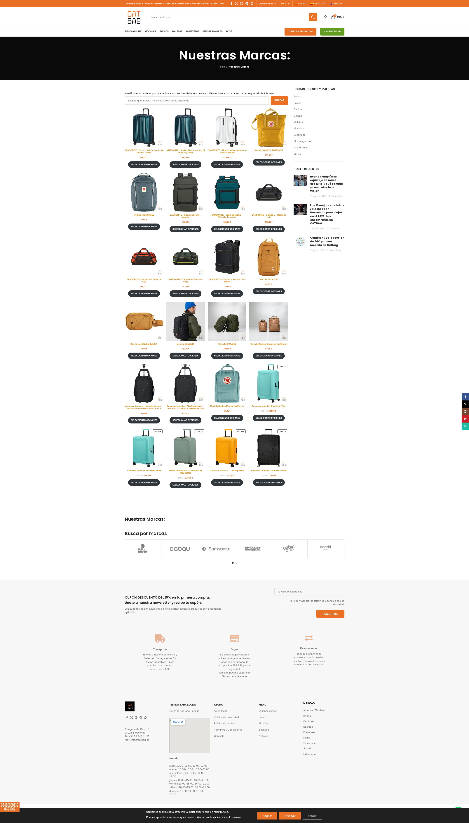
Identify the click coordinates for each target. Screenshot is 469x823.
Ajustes (312, 815)
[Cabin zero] (179, 549)
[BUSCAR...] (313, 17)
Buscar (279, 100)
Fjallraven (309, 732)
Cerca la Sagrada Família (184, 710)
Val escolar (332, 31)
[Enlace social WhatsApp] (252, 3)
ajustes (237, 817)
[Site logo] (134, 16)
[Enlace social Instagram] (241, 3)
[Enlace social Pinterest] (247, 3)
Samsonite (309, 743)
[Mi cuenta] (325, 17)
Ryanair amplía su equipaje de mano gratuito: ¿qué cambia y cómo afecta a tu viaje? (326, 184)
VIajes (297, 153)
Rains (306, 737)
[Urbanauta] (289, 549)
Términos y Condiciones (228, 729)
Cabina (298, 109)
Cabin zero (309, 721)
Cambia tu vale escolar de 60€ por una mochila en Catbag (327, 241)
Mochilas (299, 128)
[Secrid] (216, 549)
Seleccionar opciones (144, 164)
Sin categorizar (302, 141)
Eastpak (308, 726)
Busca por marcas (146, 533)
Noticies (263, 735)
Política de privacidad (226, 717)
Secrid (307, 748)
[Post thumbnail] (300, 186)
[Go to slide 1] (233, 563)
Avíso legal (220, 710)
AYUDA (218, 704)
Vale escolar (301, 147)
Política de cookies (225, 723)
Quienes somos (268, 710)
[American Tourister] (143, 549)
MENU (262, 704)
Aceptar (267, 815)
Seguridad (300, 134)
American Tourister (314, 710)
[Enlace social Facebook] (231, 3)
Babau (297, 96)
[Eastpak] (252, 549)
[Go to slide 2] (236, 563)
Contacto (219, 735)
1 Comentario (336, 196)
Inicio (222, 66)
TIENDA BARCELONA (182, 704)
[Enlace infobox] (179, 604)
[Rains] (326, 549)
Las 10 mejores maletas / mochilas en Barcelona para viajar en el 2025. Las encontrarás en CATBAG (327, 214)
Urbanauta (309, 753)
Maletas (298, 122)
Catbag (298, 115)
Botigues (264, 729)
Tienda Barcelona (300, 31)
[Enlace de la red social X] (236, 3)
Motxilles (264, 723)
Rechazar (290, 815)
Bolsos (297, 102)
